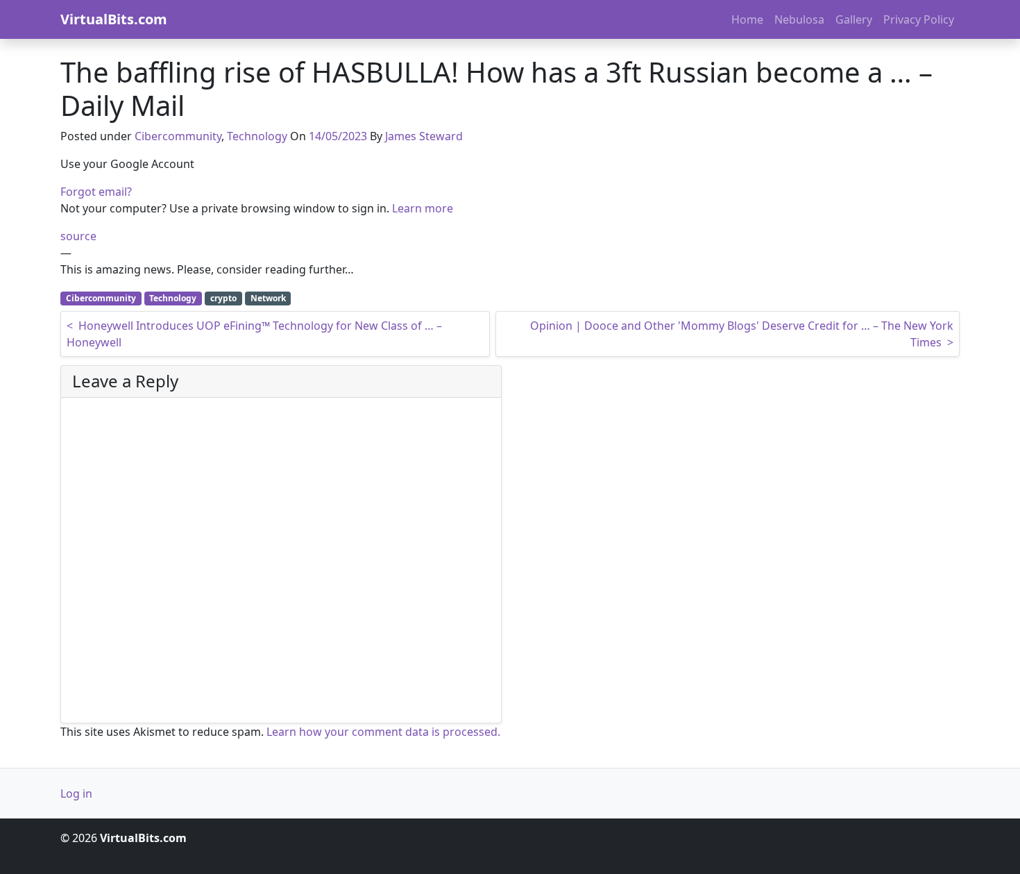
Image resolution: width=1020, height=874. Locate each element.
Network (268, 298)
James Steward (424, 136)
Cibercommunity (178, 136)
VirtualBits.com (113, 19)
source (78, 236)
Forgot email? (96, 191)
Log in (76, 793)
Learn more (422, 208)
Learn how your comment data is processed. (383, 731)
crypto (223, 298)
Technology (257, 136)
